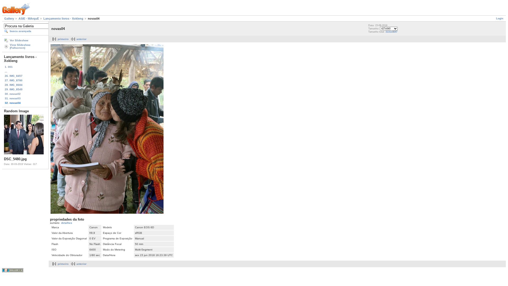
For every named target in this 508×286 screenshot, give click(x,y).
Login (499, 18)
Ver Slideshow (19, 40)
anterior (81, 39)
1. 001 (9, 66)
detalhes (66, 222)
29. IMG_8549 (13, 89)
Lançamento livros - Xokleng (63, 18)
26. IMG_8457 (13, 75)
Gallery (9, 18)
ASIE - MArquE (29, 18)
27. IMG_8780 (13, 80)
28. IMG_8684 (13, 84)
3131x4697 (391, 31)
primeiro (63, 39)
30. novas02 (13, 93)
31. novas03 (13, 98)
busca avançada (20, 31)
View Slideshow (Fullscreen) (20, 46)
